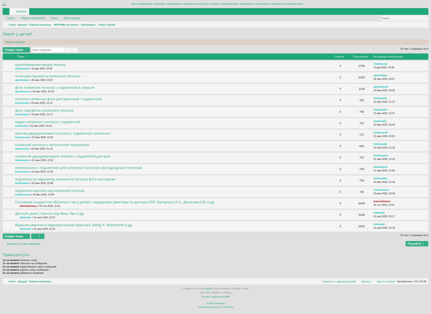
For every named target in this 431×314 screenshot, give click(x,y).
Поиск (10, 18)
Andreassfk (22, 103)
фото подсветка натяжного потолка (44, 110)
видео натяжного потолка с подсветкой (47, 121)
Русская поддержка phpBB (215, 296)
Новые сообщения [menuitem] (33, 18)
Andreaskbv (22, 183)
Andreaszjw (22, 68)
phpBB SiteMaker (216, 303)
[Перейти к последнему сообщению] (389, 64)
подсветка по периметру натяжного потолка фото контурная (65, 179)
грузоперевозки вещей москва (40, 64)
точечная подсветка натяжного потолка (47, 76)
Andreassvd (22, 137)
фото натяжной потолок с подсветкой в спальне (55, 87)
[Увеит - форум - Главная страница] (215, 4)
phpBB (208, 288)
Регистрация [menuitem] (425, 12)
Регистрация (72, 18)
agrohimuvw (22, 91)
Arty (207, 292)
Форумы (21, 11)
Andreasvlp (22, 148)
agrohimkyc (22, 80)
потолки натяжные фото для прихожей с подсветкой (58, 99)
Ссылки (6, 12)
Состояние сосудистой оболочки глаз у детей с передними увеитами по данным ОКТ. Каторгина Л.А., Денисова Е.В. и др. (115, 202)
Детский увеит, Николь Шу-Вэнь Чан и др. (50, 213)
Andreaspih (22, 114)
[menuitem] (411, 11)
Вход (54, 18)
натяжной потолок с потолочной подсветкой (52, 144)
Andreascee (22, 171)
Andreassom (22, 194)
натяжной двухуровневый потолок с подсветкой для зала (62, 156)
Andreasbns (22, 160)
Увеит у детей (17, 34)
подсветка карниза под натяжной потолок (50, 190)
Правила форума (15, 42)
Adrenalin (25, 217)
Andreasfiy (21, 125)
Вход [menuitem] (419, 12)
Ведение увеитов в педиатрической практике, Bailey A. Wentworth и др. (74, 225)
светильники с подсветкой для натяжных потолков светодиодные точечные (78, 167)
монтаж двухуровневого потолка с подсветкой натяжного (62, 133)
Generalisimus (28, 206)
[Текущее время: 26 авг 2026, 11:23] (424, 24)
